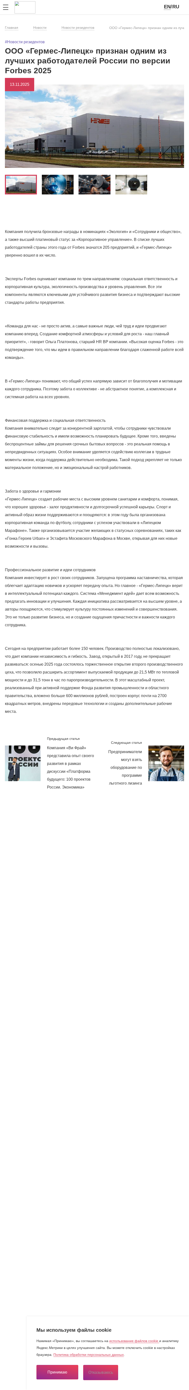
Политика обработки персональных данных (88, 1355)
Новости (40, 27)
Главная (11, 27)
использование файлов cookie (134, 1341)
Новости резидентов (78, 27)
